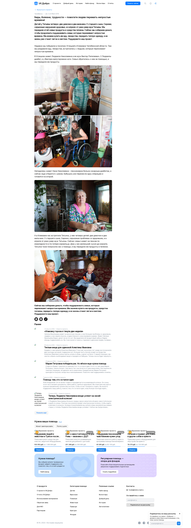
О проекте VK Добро (44, 490)
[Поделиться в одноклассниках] (41, 319)
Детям (72, 490)
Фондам (73, 514)
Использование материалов (47, 498)
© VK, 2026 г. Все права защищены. (50, 523)
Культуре (73, 510)
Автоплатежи (104, 506)
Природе (73, 506)
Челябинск (38, 14)
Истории (102, 502)
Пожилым (73, 498)
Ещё (60, 422)
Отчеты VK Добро (43, 494)
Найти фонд (103, 490)
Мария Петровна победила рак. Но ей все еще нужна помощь (76, 363)
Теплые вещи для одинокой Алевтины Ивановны (67, 347)
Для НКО (40, 506)
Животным (74, 502)
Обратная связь (42, 502)
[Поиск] (145, 3)
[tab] (44, 426)
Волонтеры (103, 494)
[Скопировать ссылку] (46, 319)
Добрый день (104, 498)
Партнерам (41, 510)
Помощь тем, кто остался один (58, 380)
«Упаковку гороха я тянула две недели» (63, 331)
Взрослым (73, 494)
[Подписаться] (178, 523)
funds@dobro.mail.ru (136, 490)
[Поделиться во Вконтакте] (36, 319)
